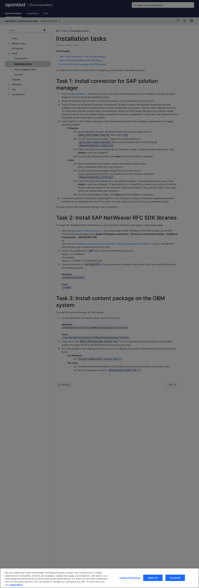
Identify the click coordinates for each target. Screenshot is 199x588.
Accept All (175, 578)
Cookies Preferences (130, 578)
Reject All (152, 578)
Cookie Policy (16, 584)
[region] (99, 578)
